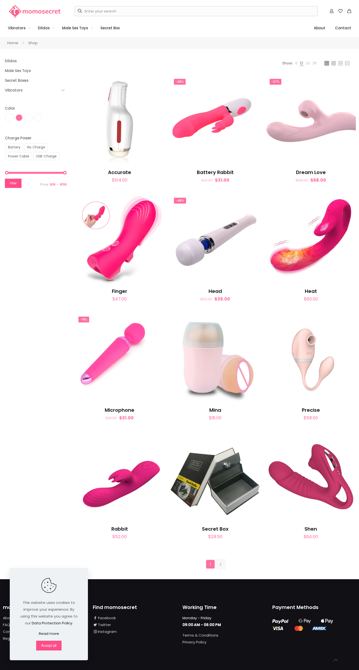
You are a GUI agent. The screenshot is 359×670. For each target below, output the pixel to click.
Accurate (119, 172)
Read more (49, 633)
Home (12, 42)
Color (10, 108)
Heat (311, 291)
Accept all (48, 646)
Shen (311, 529)
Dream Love (311, 172)
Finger (119, 291)
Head (215, 291)
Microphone (119, 410)
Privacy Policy (194, 642)
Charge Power (18, 138)
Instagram (107, 631)
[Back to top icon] (335, 660)
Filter (13, 183)
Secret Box (215, 529)
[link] (296, 63)
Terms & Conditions (200, 635)
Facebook (107, 617)
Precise (311, 410)
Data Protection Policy (52, 623)
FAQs (7, 624)
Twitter (104, 624)
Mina (215, 410)
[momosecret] (34, 11)
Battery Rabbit (215, 172)
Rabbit (119, 529)
